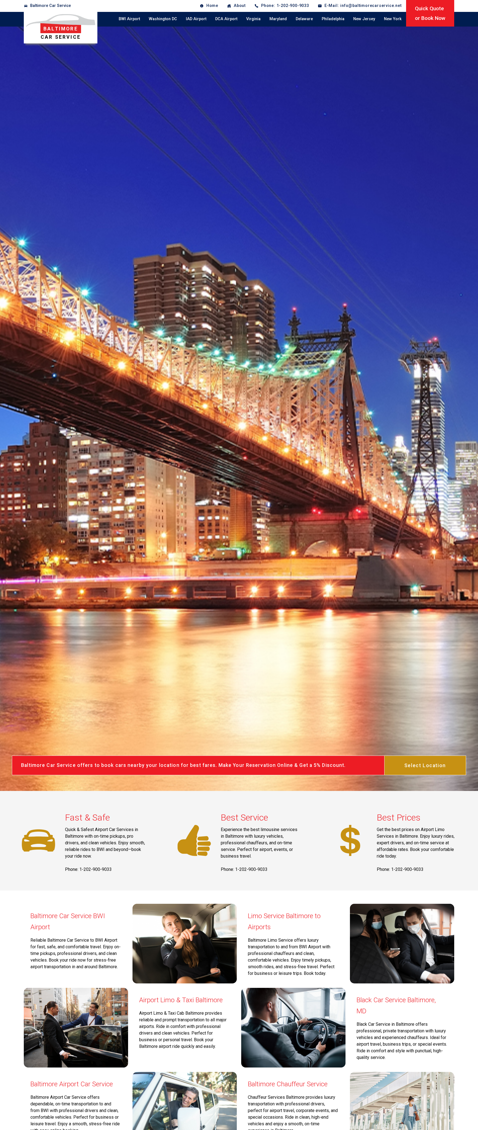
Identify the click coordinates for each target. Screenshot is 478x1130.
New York (393, 19)
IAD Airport (196, 19)
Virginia (253, 19)
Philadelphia (333, 19)
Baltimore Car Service (50, 5)
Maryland (278, 19)
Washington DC (163, 19)
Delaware (304, 19)
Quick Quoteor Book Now (430, 13)
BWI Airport (129, 19)
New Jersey (364, 19)
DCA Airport (226, 19)
